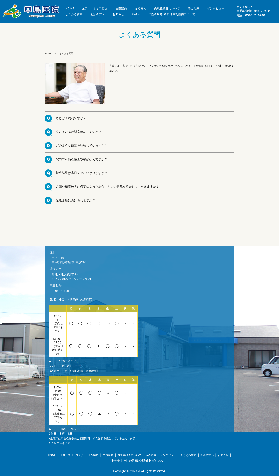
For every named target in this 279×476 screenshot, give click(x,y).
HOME (69, 8)
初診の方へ (98, 14)
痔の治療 (193, 8)
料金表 (136, 14)
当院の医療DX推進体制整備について (172, 14)
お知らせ (118, 14)
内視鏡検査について (167, 8)
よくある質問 (74, 14)
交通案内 (140, 8)
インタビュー (215, 8)
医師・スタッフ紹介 (95, 8)
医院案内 (121, 8)
